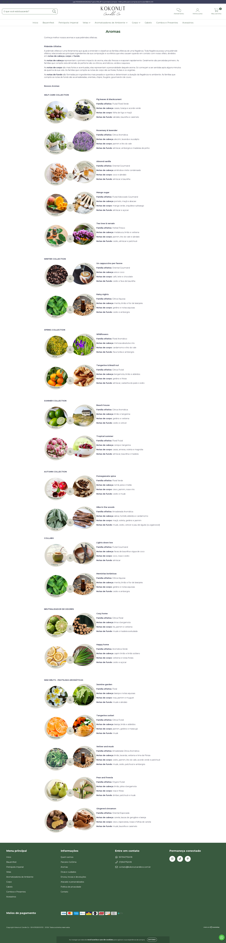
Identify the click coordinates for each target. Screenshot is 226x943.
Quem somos (67, 857)
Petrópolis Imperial (68, 23)
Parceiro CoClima (68, 862)
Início (35, 23)
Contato (64, 892)
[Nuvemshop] (211, 928)
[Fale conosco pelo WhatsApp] (222, 937)
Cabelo (148, 23)
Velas (86, 23)
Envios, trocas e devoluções (73, 877)
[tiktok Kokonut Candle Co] (8, 2)
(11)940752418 (125, 862)
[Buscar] (54, 11)
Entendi (152, 940)
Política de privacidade (71, 887)
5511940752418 (125, 857)
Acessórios (187, 23)
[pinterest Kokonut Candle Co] (11, 2)
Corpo (135, 23)
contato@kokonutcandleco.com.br (135, 867)
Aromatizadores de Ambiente (110, 23)
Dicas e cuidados (68, 872)
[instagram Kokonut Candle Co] (4, 2)
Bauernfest (48, 23)
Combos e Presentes (167, 23)
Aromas (64, 867)
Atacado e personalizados (72, 882)
